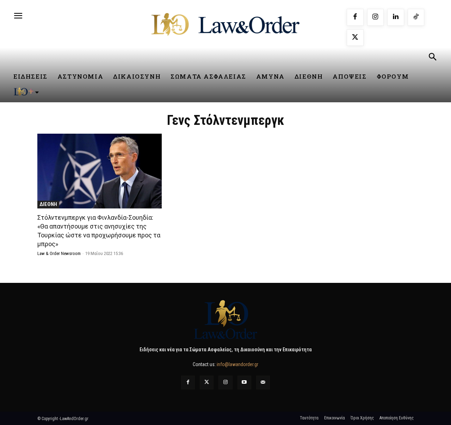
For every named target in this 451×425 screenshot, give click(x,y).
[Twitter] (207, 382)
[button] (432, 58)
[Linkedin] (395, 17)
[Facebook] (355, 17)
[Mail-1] (263, 382)
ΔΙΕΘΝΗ (48, 204)
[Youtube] (244, 382)
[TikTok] (416, 17)
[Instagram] (375, 17)
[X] (355, 37)
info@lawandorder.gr (237, 364)
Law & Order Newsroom (59, 253)
